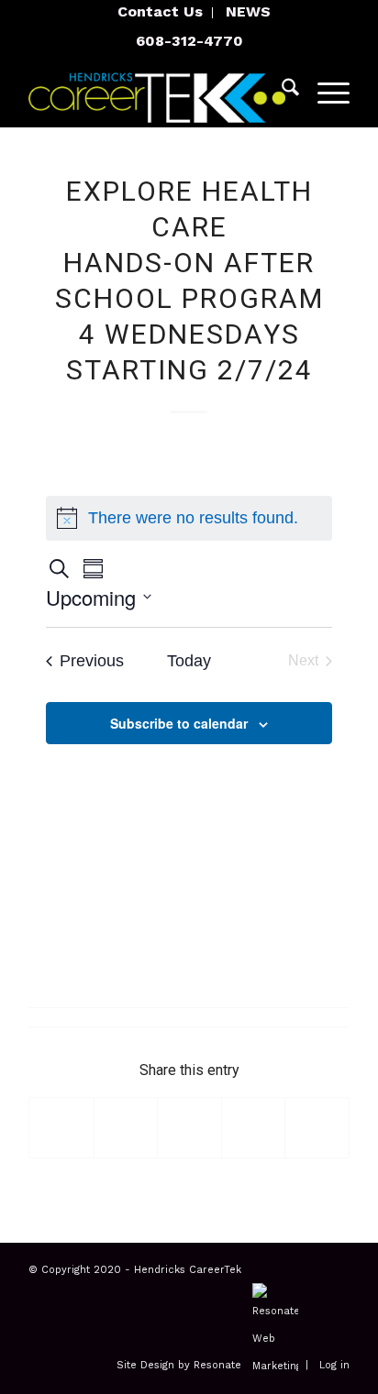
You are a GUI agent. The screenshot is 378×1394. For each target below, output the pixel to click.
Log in (334, 1366)
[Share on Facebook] (61, 1128)
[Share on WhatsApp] (189, 1128)
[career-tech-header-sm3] (156, 90)
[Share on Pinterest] (253, 1128)
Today (189, 661)
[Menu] (324, 90)
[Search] (281, 90)
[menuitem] (160, 12)
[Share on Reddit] (317, 1128)
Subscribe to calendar (179, 723)
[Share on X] (126, 1128)
